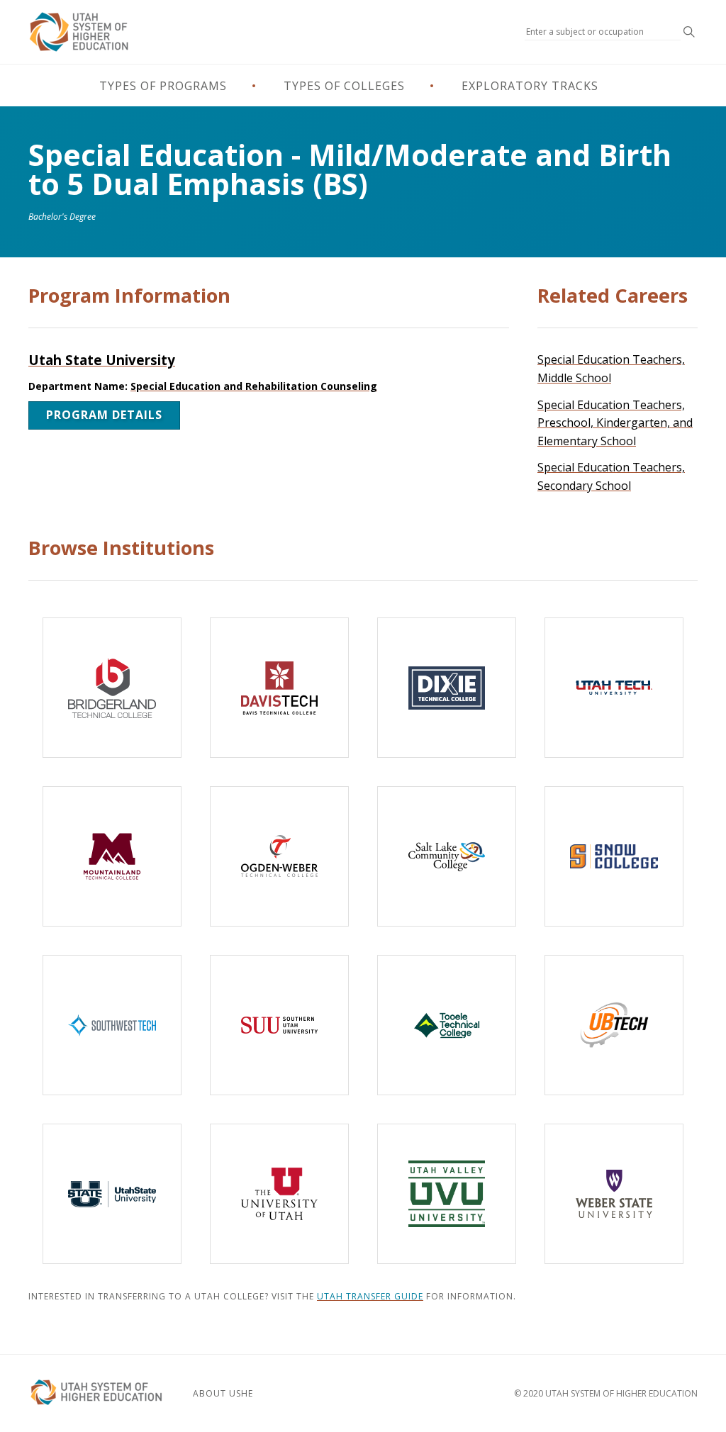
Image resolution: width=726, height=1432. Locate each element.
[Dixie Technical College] (446, 687)
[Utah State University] (112, 1194)
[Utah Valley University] (446, 1194)
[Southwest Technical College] (112, 1025)
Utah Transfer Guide (370, 1296)
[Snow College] (613, 856)
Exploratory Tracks (530, 85)
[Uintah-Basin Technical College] (613, 1025)
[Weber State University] (613, 1194)
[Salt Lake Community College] (446, 856)
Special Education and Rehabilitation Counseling (253, 386)
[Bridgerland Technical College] (112, 687)
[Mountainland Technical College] (112, 856)
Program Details (104, 415)
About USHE (223, 1393)
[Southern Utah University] (279, 1025)
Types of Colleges (344, 85)
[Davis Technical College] (279, 687)
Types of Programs (163, 85)
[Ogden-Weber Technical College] (279, 856)
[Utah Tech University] (613, 687)
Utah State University (101, 360)
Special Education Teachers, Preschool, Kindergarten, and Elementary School (615, 423)
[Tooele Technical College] (446, 1025)
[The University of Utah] (279, 1194)
